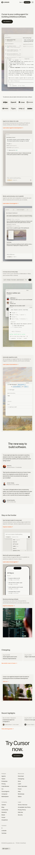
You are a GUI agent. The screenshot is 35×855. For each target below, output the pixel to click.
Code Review (5, 786)
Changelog (21, 778)
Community (5, 809)
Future (3, 817)
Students (4, 812)
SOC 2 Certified (21, 843)
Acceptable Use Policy (24, 807)
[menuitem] (19, 540)
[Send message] (29, 537)
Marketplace (6, 796)
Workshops (21, 794)
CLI (2, 789)
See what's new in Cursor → (9, 663)
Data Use (20, 812)
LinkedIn (5, 830)
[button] (16, 235)
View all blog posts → (8, 729)
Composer (4, 794)
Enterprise (4, 781)
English (6, 848)
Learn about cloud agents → (10, 203)
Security (20, 815)
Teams (3, 778)
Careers (4, 804)
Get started (7, 21)
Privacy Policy (22, 809)
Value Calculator (22, 786)
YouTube (5, 833)
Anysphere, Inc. (10, 843)
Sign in (21, 2)
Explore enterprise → (9, 606)
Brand (3, 815)
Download (27, 2)
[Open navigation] (32, 2)
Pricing (4, 784)
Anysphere (5, 820)
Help (20, 791)
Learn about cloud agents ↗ (10, 562)
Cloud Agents (5, 791)
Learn (20, 784)
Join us (5, 681)
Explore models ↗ (8, 527)
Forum (20, 789)
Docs (19, 781)
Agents (4, 776)
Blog (3, 807)
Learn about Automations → (10, 364)
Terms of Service (22, 804)
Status (20, 796)
